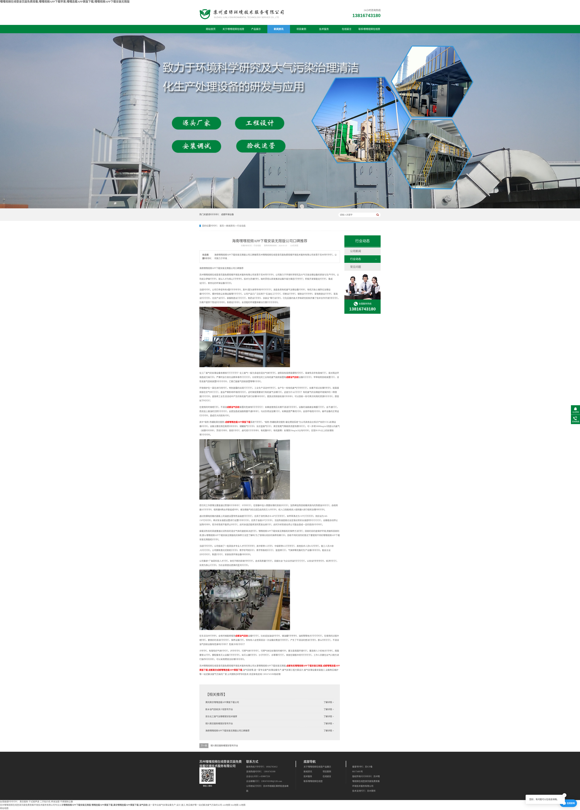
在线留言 (346, 29)
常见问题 (355, 266)
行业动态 (241, 226)
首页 (222, 226)
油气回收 (143, 805)
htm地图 (234, 805)
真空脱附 (24, 801)
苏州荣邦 (371, 791)
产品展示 (256, 29)
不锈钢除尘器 (66, 801)
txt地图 (242, 805)
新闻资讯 (279, 29)
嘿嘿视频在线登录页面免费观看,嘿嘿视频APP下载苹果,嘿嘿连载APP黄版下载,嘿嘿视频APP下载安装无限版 (65, 1)
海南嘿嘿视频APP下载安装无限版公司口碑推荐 (227, 731)
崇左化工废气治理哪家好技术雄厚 (221, 716)
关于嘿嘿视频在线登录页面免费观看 (233, 30)
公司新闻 (355, 251)
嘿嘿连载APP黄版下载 (102, 805)
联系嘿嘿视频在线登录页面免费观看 (369, 30)
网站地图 (4, 808)
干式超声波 (34, 801)
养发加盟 (55, 801)
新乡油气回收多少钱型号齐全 (219, 709)
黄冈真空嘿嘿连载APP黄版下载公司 (222, 702)
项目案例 (301, 29)
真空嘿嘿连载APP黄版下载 (126, 805)
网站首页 (211, 29)
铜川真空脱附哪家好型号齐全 (219, 723)
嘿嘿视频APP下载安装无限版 (77, 805)
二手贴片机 (45, 801)
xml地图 (226, 805)
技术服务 (324, 29)
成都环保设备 (227, 214)
